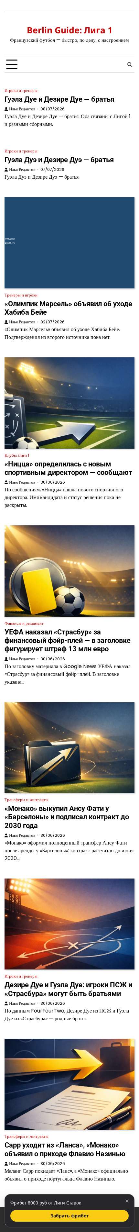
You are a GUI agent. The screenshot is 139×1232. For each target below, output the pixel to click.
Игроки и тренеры (21, 90)
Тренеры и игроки (21, 295)
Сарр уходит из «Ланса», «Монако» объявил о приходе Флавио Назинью (65, 1149)
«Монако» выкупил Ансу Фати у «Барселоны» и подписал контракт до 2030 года (67, 817)
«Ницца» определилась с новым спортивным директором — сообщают (68, 468)
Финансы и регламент (24, 623)
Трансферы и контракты (26, 799)
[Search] (129, 65)
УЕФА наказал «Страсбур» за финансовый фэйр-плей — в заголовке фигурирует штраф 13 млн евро (68, 640)
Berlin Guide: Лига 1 (69, 30)
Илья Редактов (22, 109)
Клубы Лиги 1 (17, 455)
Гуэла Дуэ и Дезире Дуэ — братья (59, 160)
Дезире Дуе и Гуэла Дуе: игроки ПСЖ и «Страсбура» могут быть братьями (68, 989)
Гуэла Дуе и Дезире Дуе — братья (59, 99)
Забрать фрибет (69, 1216)
